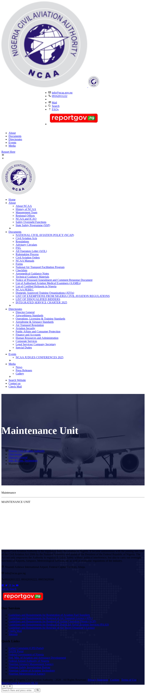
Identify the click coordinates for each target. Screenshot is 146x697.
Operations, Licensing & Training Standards (40, 318)
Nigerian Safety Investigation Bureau (29, 667)
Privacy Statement (98, 679)
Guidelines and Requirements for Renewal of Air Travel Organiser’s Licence (52, 627)
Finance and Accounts (28, 334)
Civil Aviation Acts (26, 238)
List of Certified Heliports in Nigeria (36, 286)
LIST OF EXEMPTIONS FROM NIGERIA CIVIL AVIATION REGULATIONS (63, 296)
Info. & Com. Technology (23, 460)
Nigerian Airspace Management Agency (31, 664)
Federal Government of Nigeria (26, 654)
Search (55, 105)
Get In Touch (8, 588)
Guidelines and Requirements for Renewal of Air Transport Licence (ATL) (50, 618)
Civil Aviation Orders (28, 257)
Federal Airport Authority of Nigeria (29, 660)
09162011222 (59, 96)
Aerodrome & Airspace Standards (35, 321)
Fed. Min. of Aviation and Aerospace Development (37, 657)
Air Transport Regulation (30, 325)
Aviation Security (25, 328)
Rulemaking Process (27, 254)
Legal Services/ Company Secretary (36, 344)
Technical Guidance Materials (32, 276)
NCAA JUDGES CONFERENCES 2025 (39, 357)
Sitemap (13, 634)
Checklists (21, 270)
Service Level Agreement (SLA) (19, 683)
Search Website (17, 380)
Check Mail (15, 386)
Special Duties (24, 347)
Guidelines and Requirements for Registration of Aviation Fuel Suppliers (49, 614)
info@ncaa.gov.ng (62, 92)
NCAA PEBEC (25, 289)
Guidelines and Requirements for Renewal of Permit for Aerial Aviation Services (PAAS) (59, 624)
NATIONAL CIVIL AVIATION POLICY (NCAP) (45, 235)
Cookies (114, 679)
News (19, 367)
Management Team (26, 212)
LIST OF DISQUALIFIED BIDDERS (38, 299)
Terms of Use (128, 679)
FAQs (55, 109)
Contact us (14, 383)
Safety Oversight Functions (31, 222)
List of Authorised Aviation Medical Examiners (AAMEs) (48, 283)
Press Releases (24, 370)
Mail (54, 102)
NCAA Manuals (25, 260)
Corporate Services (26, 341)
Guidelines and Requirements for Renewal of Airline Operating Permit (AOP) (52, 621)
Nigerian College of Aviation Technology (32, 670)
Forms (19, 263)
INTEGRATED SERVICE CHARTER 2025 (41, 302)
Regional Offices (25, 215)
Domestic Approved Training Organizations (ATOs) (45, 292)
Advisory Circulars (26, 244)
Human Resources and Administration (37, 337)
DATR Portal (16, 651)
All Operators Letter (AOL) (31, 251)
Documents (15, 136)
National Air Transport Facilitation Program (40, 267)
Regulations (22, 241)
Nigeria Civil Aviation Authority (27, 450)
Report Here (8, 151)
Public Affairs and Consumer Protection (38, 331)
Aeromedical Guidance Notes (32, 273)
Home (12, 199)
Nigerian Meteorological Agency (27, 673)
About (12, 132)
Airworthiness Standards (29, 315)
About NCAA (24, 205)
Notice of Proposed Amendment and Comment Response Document (54, 279)
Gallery (20, 373)
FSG (18, 247)
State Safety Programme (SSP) (33, 225)
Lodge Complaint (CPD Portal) (26, 648)
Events (12, 142)
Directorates (15, 139)
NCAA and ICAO (26, 218)
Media (12, 145)
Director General (25, 312)
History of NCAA (26, 209)
